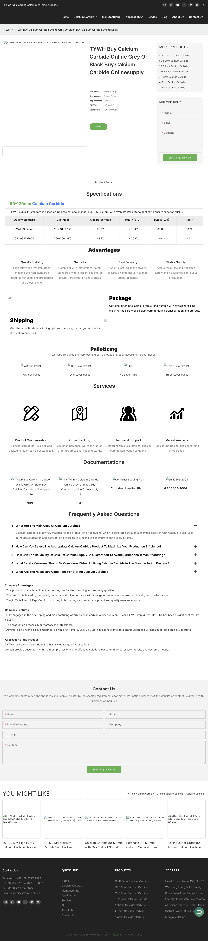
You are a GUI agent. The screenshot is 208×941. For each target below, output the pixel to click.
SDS (30, 503)
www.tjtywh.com (100, 934)
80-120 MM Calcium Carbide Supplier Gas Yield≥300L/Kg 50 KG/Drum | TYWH (62, 845)
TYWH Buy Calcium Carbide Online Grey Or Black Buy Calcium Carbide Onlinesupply (66, 29)
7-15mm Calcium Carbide (130, 905)
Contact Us (69, 915)
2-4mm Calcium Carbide (170, 793)
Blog (64, 905)
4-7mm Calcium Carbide (141, 793)
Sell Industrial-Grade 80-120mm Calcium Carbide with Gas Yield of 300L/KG (185, 845)
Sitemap (117, 934)
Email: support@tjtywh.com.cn (21, 893)
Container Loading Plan (127, 488)
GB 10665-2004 (175, 488)
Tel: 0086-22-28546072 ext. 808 (22, 883)
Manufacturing (70, 890)
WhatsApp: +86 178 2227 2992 (21, 878)
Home (65, 880)
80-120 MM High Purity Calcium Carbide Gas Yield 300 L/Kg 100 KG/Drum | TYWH (20, 845)
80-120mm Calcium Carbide (131, 881)
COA (78, 503)
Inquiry (98, 126)
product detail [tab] (104, 182)
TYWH (6, 29)
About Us (67, 910)
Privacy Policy (133, 934)
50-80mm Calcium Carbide (131, 887)
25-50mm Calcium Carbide (131, 893)
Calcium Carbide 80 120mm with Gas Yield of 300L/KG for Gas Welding (104, 845)
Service (66, 900)
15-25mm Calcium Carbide (130, 899)
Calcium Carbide (48, 203)
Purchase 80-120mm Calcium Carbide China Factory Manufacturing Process (142, 845)
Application (69, 895)
